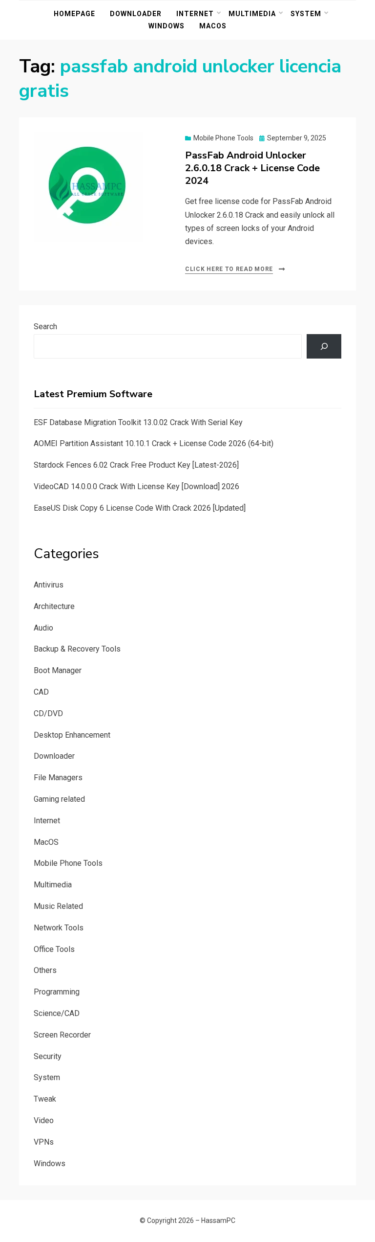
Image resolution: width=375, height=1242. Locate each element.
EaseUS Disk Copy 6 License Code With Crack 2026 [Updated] (140, 508)
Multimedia (252, 14)
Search (45, 326)
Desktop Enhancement (72, 735)
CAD (41, 692)
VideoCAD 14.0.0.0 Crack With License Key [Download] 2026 (136, 486)
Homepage (74, 14)
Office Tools (54, 949)
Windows (166, 26)
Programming (57, 991)
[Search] (324, 346)
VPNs (44, 1142)
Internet (195, 14)
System (306, 14)
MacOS (213, 26)
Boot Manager (58, 670)
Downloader (136, 14)
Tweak (45, 1099)
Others (45, 970)
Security (48, 1056)
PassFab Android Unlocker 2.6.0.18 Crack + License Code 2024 (252, 168)
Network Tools (58, 927)
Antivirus (48, 584)
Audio (43, 627)
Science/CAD (57, 1013)
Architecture (54, 606)
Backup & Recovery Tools (77, 649)
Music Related (58, 906)
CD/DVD (48, 713)
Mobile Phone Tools (223, 138)
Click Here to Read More (229, 269)
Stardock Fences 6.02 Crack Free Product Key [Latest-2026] (136, 465)
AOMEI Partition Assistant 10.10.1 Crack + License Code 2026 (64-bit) (153, 443)
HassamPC (218, 1220)
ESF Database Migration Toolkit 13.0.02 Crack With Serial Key (138, 422)
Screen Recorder (62, 1034)
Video (44, 1120)
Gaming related (59, 799)
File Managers (58, 777)
